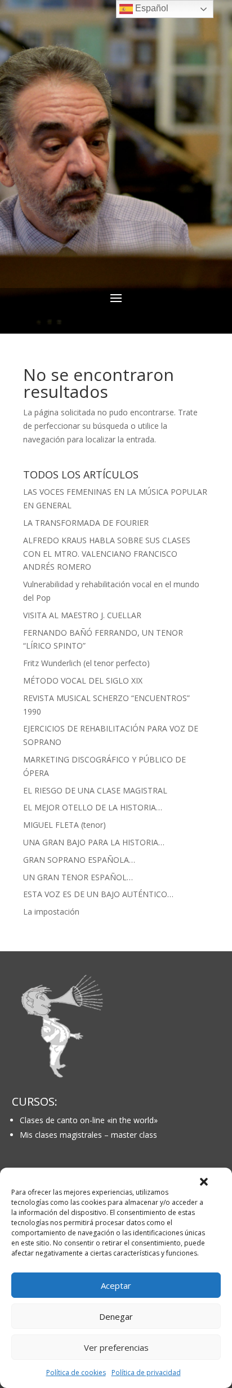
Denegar (116, 1316)
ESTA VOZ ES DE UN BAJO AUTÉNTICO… (98, 894)
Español (150, 8)
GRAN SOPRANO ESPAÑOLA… (79, 859)
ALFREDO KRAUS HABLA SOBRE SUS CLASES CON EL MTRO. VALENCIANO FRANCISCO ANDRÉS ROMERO (106, 554)
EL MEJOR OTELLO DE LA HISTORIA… (92, 807)
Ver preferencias (116, 1347)
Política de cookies (76, 1372)
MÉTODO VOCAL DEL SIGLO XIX (82, 680)
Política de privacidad (146, 1372)
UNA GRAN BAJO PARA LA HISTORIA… (93, 842)
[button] (203, 1181)
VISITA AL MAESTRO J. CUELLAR (82, 615)
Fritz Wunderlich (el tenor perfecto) (86, 663)
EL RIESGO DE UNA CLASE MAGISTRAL (95, 790)
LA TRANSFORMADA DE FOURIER (86, 522)
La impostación (51, 911)
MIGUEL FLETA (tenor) (64, 824)
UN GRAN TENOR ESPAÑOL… (78, 877)
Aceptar (116, 1285)
